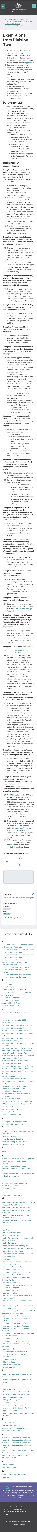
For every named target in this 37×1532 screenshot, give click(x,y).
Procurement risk (7, 1349)
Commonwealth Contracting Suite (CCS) (16, 1025)
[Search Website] (3, 6)
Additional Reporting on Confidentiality (16, 992)
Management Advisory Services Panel (15, 1208)
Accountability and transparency (13, 990)
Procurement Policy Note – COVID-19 (15, 1323)
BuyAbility (24, 718)
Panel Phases (6, 1230)
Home (4, 19)
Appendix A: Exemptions (10, 998)
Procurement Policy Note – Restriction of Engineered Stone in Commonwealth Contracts (16, 1328)
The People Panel (7, 1423)
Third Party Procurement (10, 1425)
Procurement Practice (12, 23)
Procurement (25, 19)
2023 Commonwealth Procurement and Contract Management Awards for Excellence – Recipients (16, 962)
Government (13, 19)
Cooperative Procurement (11, 1115)
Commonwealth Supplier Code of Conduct (17, 1063)
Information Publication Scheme (14, 1511)
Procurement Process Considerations (15, 1341)
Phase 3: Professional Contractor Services (17, 1254)
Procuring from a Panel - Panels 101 (14, 1352)
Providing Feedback (8, 1359)
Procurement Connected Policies (13, 1275)
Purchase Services (8, 1367)
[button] (33, 894)
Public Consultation (8, 1362)
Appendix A (29, 63)
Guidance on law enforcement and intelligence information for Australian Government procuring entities (15, 1168)
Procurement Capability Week (12, 1267)
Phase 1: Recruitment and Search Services (17, 1248)
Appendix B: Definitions (10, 1000)
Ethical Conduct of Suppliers (12, 1139)
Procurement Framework (10, 1283)
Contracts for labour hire (16, 650)
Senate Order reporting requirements (15, 1394)
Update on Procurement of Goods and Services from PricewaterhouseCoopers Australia (16, 1445)
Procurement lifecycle (9, 1290)
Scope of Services (8, 1389)
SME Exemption (16, 847)
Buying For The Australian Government (18, 21)
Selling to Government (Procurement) (15, 1392)
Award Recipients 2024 (10, 1006)
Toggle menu (34, 6)
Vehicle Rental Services (10, 1467)
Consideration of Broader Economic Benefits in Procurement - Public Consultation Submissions (14, 1088)
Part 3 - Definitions (8, 1243)
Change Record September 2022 (13, 1020)
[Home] (18, 7)
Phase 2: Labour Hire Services (12, 1251)
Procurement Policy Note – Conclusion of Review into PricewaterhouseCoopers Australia (16, 1318)
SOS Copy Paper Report (10, 1400)
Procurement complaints (10, 1269)
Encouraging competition (10, 1136)
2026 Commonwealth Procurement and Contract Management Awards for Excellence (16, 969)
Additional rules (7, 995)
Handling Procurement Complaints (14, 1183)
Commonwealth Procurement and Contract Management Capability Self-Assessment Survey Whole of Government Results (17, 1050)
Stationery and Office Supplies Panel (15, 1408)
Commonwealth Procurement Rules (14, 1061)
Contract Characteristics (10, 1099)
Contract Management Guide (12, 1109)
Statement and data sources (12, 1402)
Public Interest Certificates (11, 1365)
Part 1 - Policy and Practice (11, 1235)
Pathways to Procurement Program (14, 1246)
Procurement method (9, 1293)
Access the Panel (7, 987)
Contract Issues (7, 1107)
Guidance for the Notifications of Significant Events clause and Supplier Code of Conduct (18, 1161)
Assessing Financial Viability (11, 1003)
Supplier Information (9, 1411)
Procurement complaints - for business (15, 1272)
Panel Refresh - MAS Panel (11, 1233)
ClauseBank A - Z (7, 1023)
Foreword (5, 1152)
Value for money (7, 1465)
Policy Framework (8, 1256)
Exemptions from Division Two (12, 1144)
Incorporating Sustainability (11, 1195)
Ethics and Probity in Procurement (14, 1142)
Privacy (6, 1514)
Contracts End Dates (9, 1112)
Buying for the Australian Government (15, 1013)
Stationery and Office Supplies (12, 1405)
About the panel (7, 984)
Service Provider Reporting (11, 1397)
